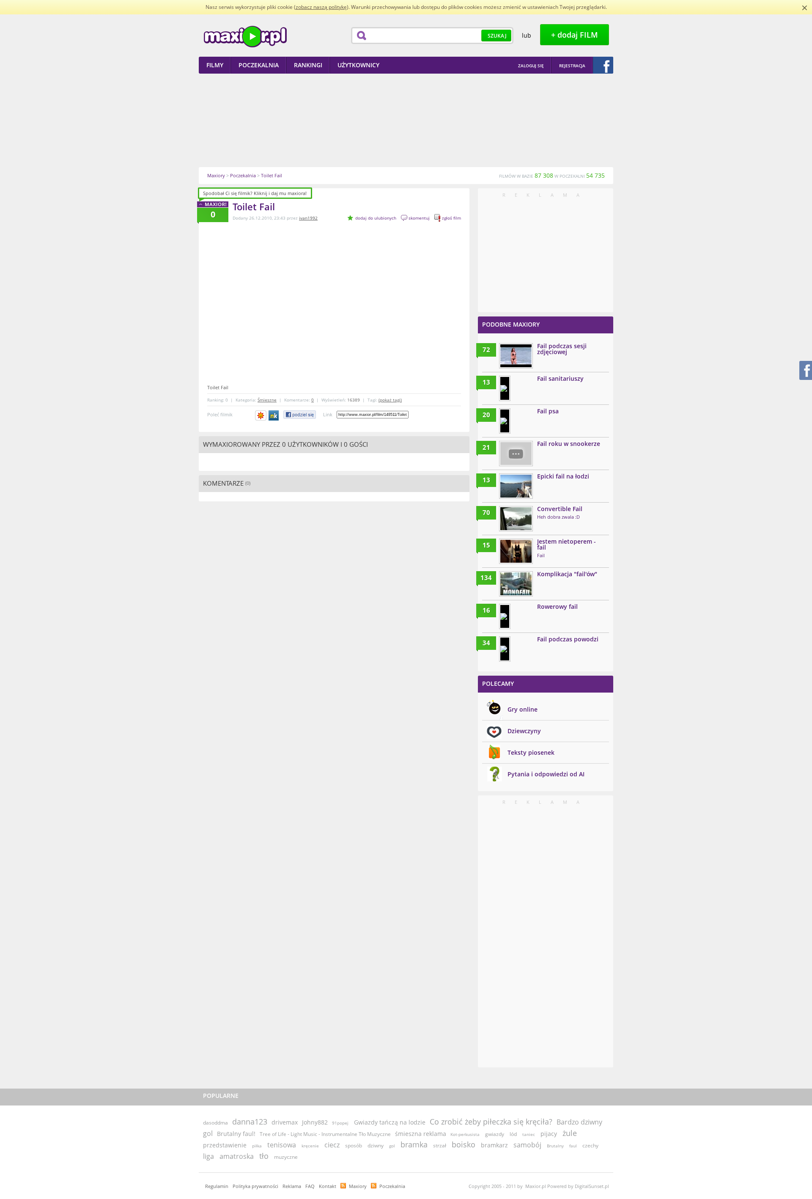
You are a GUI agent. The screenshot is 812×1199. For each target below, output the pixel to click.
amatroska (236, 1156)
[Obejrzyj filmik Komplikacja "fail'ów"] (516, 584)
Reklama (292, 1186)
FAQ (310, 1186)
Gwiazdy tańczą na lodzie (389, 1122)
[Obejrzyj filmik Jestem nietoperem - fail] (516, 551)
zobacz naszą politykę (321, 7)
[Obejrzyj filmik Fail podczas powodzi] (504, 649)
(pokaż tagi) (390, 400)
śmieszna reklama (420, 1134)
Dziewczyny (524, 731)
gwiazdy (494, 1134)
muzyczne (286, 1156)
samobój (527, 1145)
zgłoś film (451, 218)
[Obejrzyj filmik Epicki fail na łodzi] (516, 486)
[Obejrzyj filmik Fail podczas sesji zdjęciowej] (516, 355)
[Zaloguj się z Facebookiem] (603, 65)
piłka (257, 1146)
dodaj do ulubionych (375, 218)
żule (569, 1133)
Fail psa (548, 411)
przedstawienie (225, 1145)
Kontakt (327, 1186)
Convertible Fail (559, 509)
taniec (528, 1134)
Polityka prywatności (255, 1186)
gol (392, 1146)
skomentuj (419, 218)
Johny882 (315, 1122)
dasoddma (215, 1122)
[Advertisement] (406, 120)
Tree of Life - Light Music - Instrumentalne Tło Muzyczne (325, 1134)
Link (327, 414)
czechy (590, 1145)
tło (264, 1156)
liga (208, 1156)
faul (573, 1146)
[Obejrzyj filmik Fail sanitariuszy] (504, 388)
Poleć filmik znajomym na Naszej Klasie (274, 415)
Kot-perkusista (465, 1134)
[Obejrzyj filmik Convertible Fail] (516, 518)
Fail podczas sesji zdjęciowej (562, 349)
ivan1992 (308, 218)
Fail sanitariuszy (560, 378)
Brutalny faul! (236, 1134)
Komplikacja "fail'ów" (567, 574)
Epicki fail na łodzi (563, 476)
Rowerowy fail (557, 606)
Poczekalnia (392, 1186)
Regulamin (216, 1186)
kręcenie (310, 1146)
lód (513, 1134)
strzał (439, 1145)
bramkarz (494, 1145)
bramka (414, 1144)
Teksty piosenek (531, 752)
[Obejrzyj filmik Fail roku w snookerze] (516, 453)
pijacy (548, 1134)
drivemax (285, 1122)
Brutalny (555, 1146)
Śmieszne (267, 400)
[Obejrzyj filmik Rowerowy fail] (504, 616)
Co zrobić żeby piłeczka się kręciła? (491, 1121)
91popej (340, 1123)
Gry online (523, 709)
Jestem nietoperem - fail (566, 544)
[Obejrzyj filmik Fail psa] (504, 421)
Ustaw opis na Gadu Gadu (260, 415)
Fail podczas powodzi (567, 639)
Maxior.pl (245, 36)
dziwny (376, 1145)
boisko (463, 1144)
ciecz (332, 1145)
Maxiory (358, 1186)
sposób (353, 1145)
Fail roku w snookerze (568, 444)
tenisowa (281, 1145)
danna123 (249, 1121)
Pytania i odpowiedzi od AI (546, 774)
